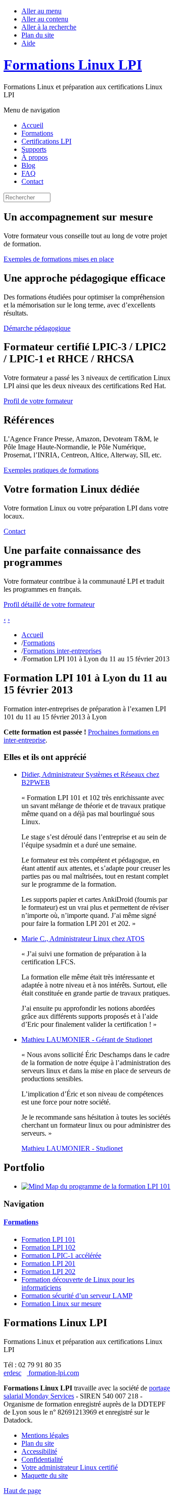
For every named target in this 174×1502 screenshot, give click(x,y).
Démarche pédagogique (37, 328)
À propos (34, 157)
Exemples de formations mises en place (59, 259)
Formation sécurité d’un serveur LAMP (77, 1295)
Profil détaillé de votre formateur (49, 604)
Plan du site (37, 35)
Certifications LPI (46, 141)
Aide (28, 43)
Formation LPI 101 (48, 1239)
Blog (28, 165)
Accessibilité (39, 1451)
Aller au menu (41, 11)
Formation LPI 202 (48, 1271)
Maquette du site (44, 1475)
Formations (37, 133)
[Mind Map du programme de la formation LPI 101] (95, 1186)
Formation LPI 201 (48, 1263)
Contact (32, 181)
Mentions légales (45, 1435)
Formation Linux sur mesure (61, 1303)
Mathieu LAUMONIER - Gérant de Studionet (86, 1039)
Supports (33, 149)
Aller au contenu (44, 19)
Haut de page (22, 1490)
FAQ (28, 173)
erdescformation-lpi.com (41, 1373)
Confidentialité (42, 1459)
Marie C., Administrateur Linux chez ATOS (83, 938)
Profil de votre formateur (38, 401)
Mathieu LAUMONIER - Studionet (72, 1148)
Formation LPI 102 (48, 1247)
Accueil (32, 125)
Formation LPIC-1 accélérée (61, 1255)
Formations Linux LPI (73, 65)
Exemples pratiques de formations (51, 470)
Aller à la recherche (48, 27)
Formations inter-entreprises (62, 651)
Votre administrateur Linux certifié (69, 1467)
